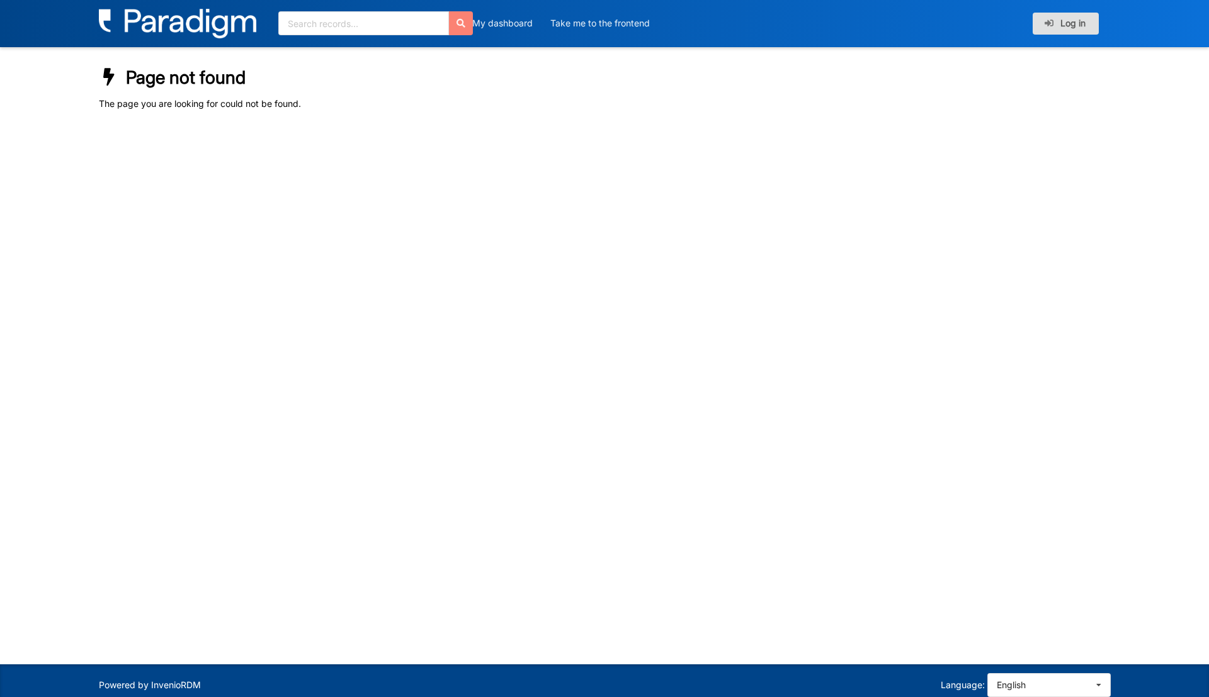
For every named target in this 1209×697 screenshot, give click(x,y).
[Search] (461, 23)
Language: (963, 684)
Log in (1072, 23)
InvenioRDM (176, 684)
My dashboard (502, 23)
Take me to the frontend (600, 23)
